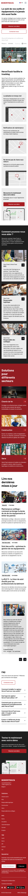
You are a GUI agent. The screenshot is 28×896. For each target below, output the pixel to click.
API (2, 844)
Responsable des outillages (8, 811)
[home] (7, 3)
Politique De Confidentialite (8, 880)
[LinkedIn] (4, 887)
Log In (3, 838)
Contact (4, 827)
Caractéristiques (6, 824)
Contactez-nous (14, 31)
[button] (25, 3)
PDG (3, 799)
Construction (5, 805)
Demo (3, 841)
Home (3, 819)
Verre (3, 808)
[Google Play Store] (20, 887)
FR (22, 2)
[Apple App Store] (11, 887)
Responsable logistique (7, 802)
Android (3, 846)
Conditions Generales (7, 883)
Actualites (4, 821)
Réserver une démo (14, 26)
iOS (2, 849)
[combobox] (21, 2)
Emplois (3, 830)
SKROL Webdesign (21, 892)
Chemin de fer (5, 796)
